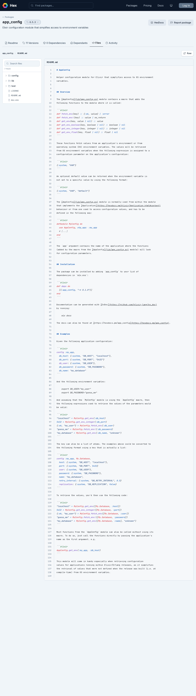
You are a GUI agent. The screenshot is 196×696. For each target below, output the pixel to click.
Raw (189, 53)
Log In (186, 5)
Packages (131, 5)
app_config (12, 22)
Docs (161, 5)
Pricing (147, 5)
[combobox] (61, 5)
